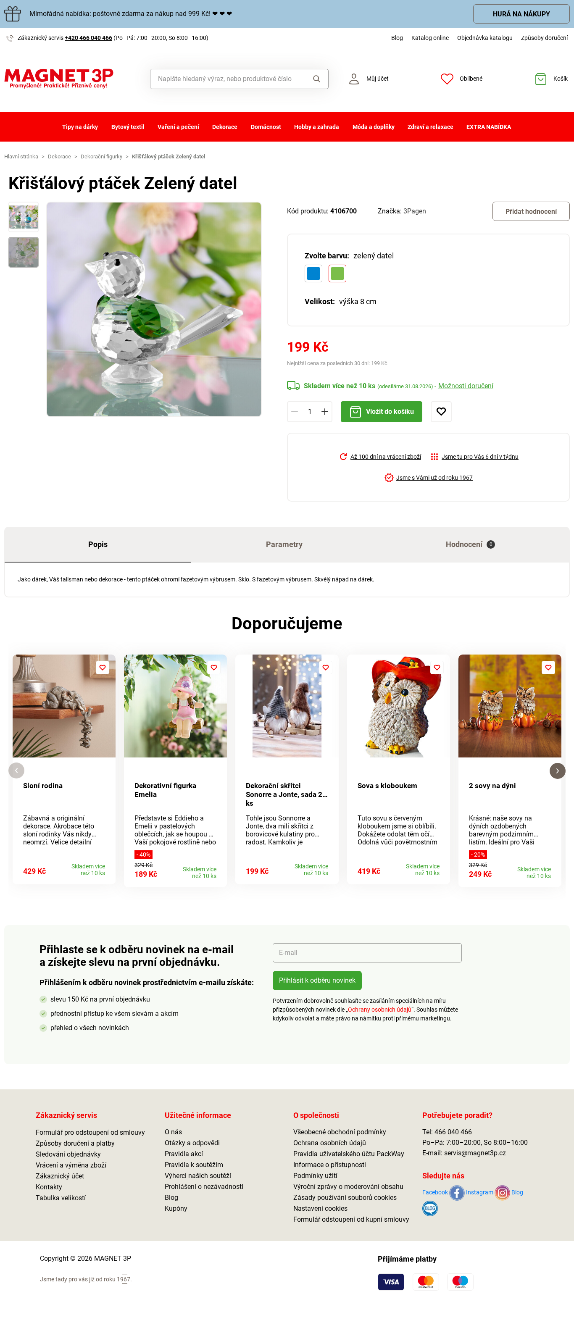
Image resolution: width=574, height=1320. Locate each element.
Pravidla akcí (184, 1154)
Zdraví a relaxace (430, 127)
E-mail (288, 953)
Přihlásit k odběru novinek (317, 980)
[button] (16, 770)
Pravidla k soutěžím (194, 1165)
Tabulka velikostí (61, 1198)
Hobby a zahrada (316, 127)
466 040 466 (453, 1132)
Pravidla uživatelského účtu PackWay (348, 1154)
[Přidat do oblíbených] (441, 411)
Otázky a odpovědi (192, 1143)
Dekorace (224, 127)
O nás (173, 1132)
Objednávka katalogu (485, 37)
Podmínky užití (315, 1176)
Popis (98, 544)
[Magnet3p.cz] (72, 79)
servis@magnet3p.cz (475, 1153)
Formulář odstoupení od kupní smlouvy (351, 1219)
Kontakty (49, 1187)
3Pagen (414, 211)
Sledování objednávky (68, 1154)
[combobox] (226, 79)
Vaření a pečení (178, 127)
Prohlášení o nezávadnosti (204, 1187)
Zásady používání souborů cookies (345, 1198)
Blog (397, 37)
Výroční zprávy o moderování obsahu (348, 1187)
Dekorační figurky (101, 156)
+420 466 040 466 (88, 37)
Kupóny (176, 1208)
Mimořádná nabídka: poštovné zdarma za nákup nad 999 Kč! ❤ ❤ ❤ (130, 14)
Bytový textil (128, 127)
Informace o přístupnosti (329, 1165)
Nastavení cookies (320, 1208)
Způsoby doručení (544, 37)
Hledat (314, 79)
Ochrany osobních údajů (379, 1009)
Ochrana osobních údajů (329, 1143)
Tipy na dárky (80, 127)
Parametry (284, 544)
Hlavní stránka (21, 156)
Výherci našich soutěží (198, 1176)
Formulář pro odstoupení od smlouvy (90, 1132)
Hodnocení (469, 544)
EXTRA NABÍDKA (488, 127)
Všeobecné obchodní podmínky (339, 1132)
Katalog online (430, 37)
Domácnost (266, 127)
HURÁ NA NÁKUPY (521, 14)
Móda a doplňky (374, 127)
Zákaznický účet (60, 1176)
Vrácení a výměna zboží (71, 1165)
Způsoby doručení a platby (75, 1143)
